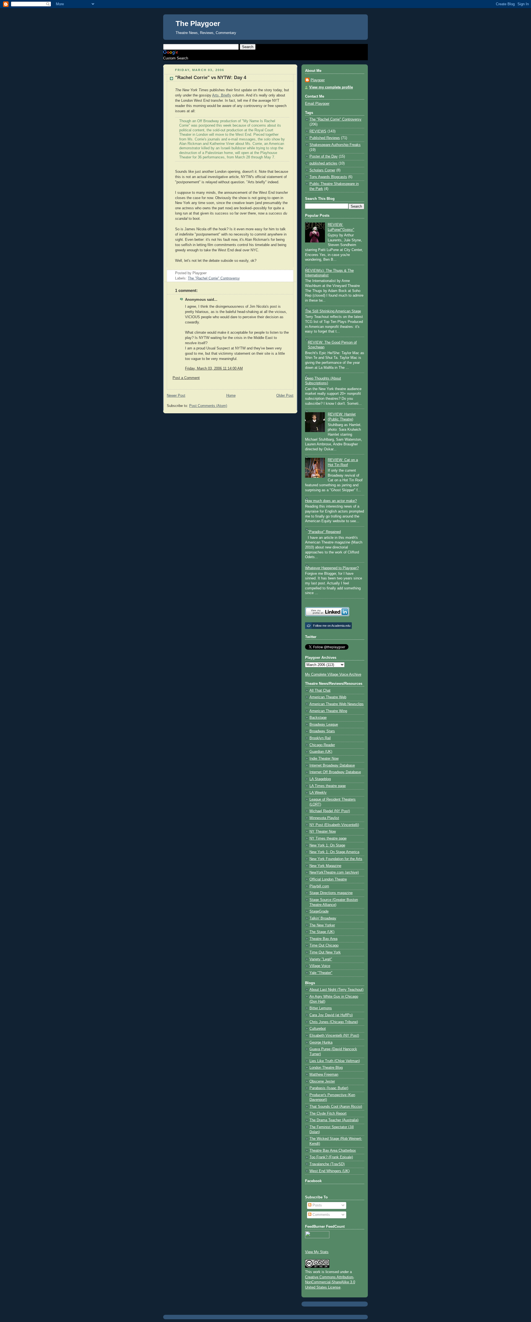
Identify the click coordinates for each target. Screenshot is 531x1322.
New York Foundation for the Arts (335, 859)
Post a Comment (186, 378)
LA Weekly (318, 793)
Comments (320, 1215)
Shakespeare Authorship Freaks (335, 145)
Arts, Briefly (221, 95)
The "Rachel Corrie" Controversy (214, 278)
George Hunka (320, 1042)
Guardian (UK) (320, 752)
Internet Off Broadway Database (335, 772)
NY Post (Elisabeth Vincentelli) (334, 825)
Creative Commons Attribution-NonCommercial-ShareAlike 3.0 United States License (330, 1282)
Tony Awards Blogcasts (328, 177)
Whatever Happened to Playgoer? (332, 568)
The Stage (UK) (321, 932)
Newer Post (176, 396)
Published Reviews (324, 138)
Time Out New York (325, 952)
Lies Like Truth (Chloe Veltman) (334, 1061)
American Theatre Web (327, 697)
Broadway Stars (322, 731)
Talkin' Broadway (322, 918)
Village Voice (319, 966)
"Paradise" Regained (324, 532)
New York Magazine (325, 866)
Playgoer (318, 80)
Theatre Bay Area (323, 939)
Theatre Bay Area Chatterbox (332, 1151)
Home (231, 396)
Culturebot (317, 1029)
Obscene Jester (322, 1081)
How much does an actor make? (331, 501)
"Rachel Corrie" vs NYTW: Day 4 (210, 77)
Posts (316, 1205)
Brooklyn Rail (320, 738)
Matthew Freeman (323, 1075)
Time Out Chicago (324, 945)
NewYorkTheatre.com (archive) (334, 872)
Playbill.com (319, 886)
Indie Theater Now (324, 759)
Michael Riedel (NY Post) (329, 811)
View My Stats (317, 1252)
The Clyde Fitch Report (328, 1113)
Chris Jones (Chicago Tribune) (333, 1022)
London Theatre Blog (326, 1068)
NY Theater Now (322, 832)
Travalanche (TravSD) (327, 1164)
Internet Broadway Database (332, 765)
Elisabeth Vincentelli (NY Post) (334, 1036)
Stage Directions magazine (331, 893)
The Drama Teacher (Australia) (333, 1120)
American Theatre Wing (328, 711)
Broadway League (323, 725)
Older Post (284, 396)
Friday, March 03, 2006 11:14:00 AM (214, 368)
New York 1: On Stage (327, 845)
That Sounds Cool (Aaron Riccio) (335, 1107)
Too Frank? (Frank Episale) (331, 1157)
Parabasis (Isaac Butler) (328, 1088)
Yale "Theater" (320, 973)
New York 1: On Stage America (334, 852)
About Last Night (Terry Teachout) (336, 990)
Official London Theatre (328, 879)
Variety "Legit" (320, 959)
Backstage (318, 718)
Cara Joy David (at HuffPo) (331, 1015)
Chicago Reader (322, 745)
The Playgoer (198, 23)
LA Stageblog (320, 779)
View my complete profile (331, 87)
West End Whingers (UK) (329, 1171)
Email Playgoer (317, 104)
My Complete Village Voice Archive (333, 674)
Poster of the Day (323, 156)
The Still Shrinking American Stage (333, 311)
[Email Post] (208, 273)
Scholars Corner (322, 170)
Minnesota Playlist (324, 818)
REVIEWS (317, 131)
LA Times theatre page (327, 786)
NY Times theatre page (328, 838)
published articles (323, 163)
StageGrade (319, 911)
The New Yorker (322, 925)
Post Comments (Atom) (208, 406)
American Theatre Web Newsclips (336, 704)
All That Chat (319, 691)
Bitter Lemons (320, 1008)
